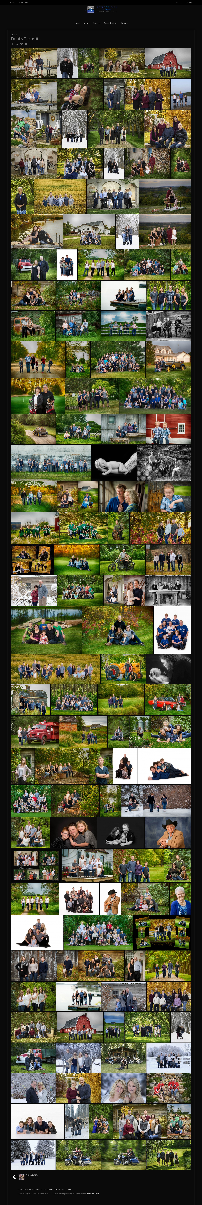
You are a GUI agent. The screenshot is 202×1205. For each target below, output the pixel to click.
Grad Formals (32, 1175)
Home (77, 23)
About (86, 23)
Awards (96, 23)
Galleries (14, 35)
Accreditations (110, 23)
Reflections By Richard (26, 1189)
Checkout (188, 2)
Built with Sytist (93, 1194)
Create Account (23, 2)
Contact (124, 23)
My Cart (179, 2)
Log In (12, 2)
